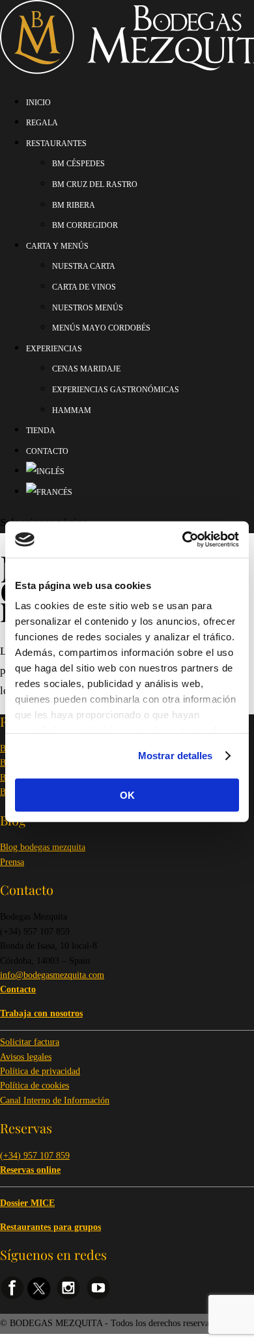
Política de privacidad (40, 1071)
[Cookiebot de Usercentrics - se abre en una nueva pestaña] (182, 539)
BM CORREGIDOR (85, 225)
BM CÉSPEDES (78, 163)
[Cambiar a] (45, 471)
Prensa (12, 862)
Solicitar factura (29, 1042)
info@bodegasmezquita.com (52, 975)
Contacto (47, 451)
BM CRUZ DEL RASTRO (94, 184)
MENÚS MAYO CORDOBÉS (101, 328)
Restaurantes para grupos (50, 1227)
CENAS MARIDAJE (86, 368)
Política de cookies (34, 1085)
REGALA (42, 122)
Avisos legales (25, 1057)
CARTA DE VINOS (84, 287)
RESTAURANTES (56, 143)
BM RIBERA (73, 205)
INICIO (38, 102)
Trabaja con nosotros (41, 1013)
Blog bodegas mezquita (42, 847)
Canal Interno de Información (54, 1100)
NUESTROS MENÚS (87, 307)
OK (127, 794)
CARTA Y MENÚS (57, 246)
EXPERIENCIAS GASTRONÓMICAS (115, 389)
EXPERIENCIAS (54, 348)
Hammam (71, 410)
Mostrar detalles (175, 755)
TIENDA (40, 430)
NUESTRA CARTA (83, 266)
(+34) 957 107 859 (35, 1156)
